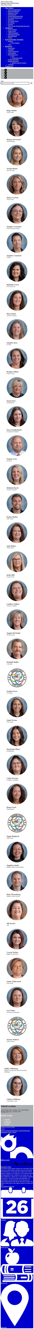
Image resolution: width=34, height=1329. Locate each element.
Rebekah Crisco (13, 285)
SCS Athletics (16, 43)
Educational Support (14, 34)
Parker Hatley (12, 517)
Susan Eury (11, 401)
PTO (13, 56)
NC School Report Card (15, 18)
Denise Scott (11, 807)
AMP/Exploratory (13, 33)
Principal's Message (13, 11)
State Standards (12, 36)
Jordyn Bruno (12, 169)
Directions (11, 19)
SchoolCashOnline (13, 59)
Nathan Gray (12, 459)
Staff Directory (12, 14)
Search (5, 70)
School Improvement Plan (15, 16)
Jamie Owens (12, 720)
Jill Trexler (11, 923)
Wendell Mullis (13, 662)
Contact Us (7, 1121)
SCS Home (11, 23)
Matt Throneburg (13, 894)
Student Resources (13, 61)
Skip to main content (7, 1)
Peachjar (10, 24)
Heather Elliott (12, 372)
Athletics (10, 41)
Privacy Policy (12, 1132)
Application (11, 48)
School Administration (14, 10)
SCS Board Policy (13, 21)
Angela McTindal (13, 633)
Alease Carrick (12, 198)
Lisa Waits (11, 1010)
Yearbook (11, 64)
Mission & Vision (13, 13)
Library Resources (13, 51)
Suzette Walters (13, 1040)
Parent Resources (13, 54)
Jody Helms (11, 546)
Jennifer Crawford (14, 227)
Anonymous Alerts (17, 58)
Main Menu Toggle (6, 5)
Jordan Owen (12, 691)
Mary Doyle (11, 314)
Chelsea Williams (13, 1099)
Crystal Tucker (12, 952)
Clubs (9, 44)
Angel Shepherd (13, 836)
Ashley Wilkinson (11, 1069)
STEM (10, 38)
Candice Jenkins (13, 604)
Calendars (11, 50)
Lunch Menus (12, 53)
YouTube (5, 77)
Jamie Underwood (14, 981)
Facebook (5, 72)
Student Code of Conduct (19, 63)
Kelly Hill (10, 575)
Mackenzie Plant (13, 749)
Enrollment (7, 1122)
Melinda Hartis (13, 488)
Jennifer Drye (12, 343)
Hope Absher (12, 110)
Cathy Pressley (12, 778)
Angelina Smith (13, 865)
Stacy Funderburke (14, 430)
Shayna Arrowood (14, 139)
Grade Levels (12, 31)
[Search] (31, 83)
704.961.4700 (5, 1111)
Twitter (5, 75)
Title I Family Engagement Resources (18, 26)
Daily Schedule (12, 29)
